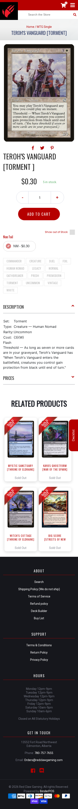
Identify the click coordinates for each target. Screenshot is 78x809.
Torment (12, 282)
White (10, 290)
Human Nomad (15, 268)
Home (30, 26)
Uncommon (33, 282)
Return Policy (39, 652)
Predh (35, 275)
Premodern (54, 275)
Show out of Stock (56, 232)
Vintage (53, 282)
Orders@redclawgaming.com (43, 760)
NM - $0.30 (21, 246)
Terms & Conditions (39, 645)
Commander (14, 261)
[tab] (39, 308)
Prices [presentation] (8, 378)
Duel (52, 261)
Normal (53, 268)
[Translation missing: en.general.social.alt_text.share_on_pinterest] (52, 148)
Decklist (73, 435)
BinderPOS (47, 791)
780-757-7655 (44, 753)
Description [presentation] (13, 307)
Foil (65, 261)
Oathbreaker (14, 275)
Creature (35, 261)
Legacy (36, 268)
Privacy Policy (39, 659)
